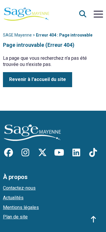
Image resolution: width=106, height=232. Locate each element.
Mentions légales (21, 207)
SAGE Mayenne (17, 35)
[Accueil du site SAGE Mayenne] (26, 14)
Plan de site (15, 217)
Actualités (13, 197)
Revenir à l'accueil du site (37, 79)
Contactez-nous (19, 188)
